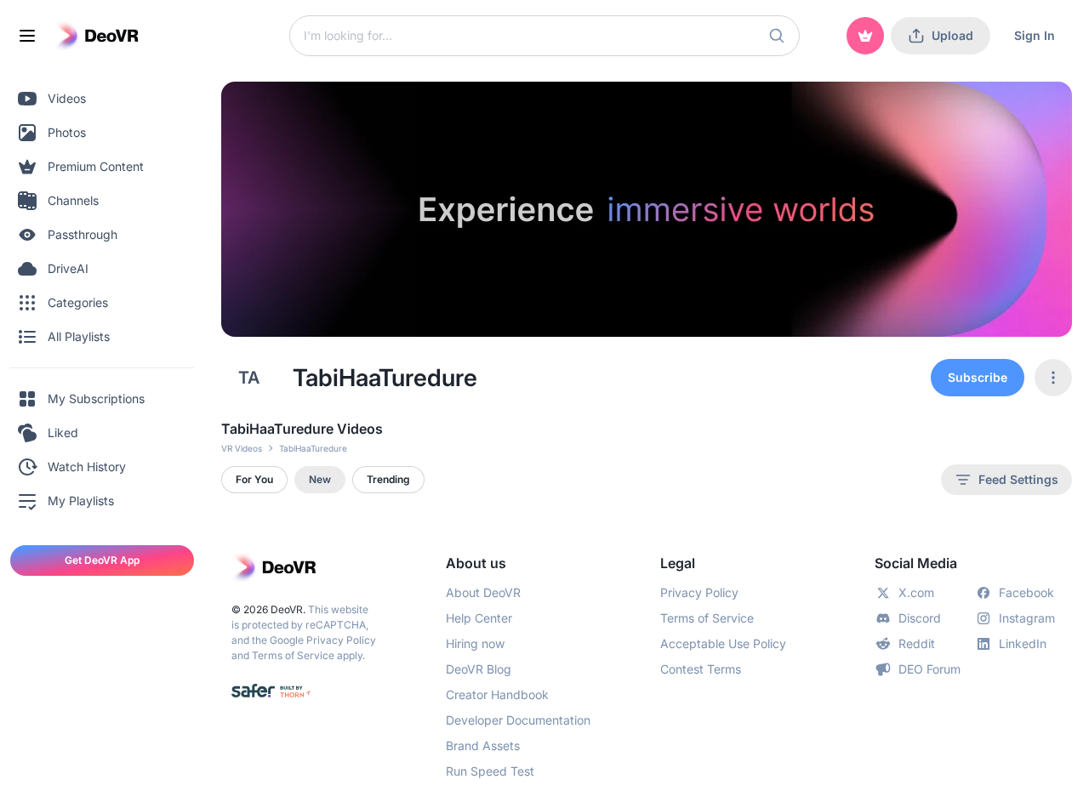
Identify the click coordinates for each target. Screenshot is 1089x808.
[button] (776, 35)
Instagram (1027, 618)
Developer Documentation (518, 720)
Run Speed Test (490, 771)
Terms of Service (293, 655)
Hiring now (475, 643)
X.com (916, 592)
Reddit (916, 643)
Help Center (479, 618)
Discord (919, 618)
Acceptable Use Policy (723, 643)
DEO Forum (929, 669)
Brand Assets (483, 745)
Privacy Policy (341, 640)
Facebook (1026, 592)
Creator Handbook (497, 694)
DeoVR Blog (478, 669)
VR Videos (241, 448)
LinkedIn (1022, 643)
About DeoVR (483, 592)
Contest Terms (700, 669)
